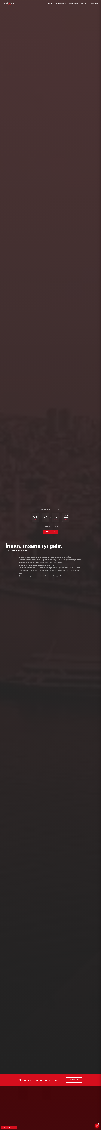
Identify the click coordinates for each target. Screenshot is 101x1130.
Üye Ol (50, 3)
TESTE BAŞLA (50, 531)
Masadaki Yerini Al (60, 3)
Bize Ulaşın (94, 3)
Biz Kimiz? (84, 3)
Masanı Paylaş (74, 3)
